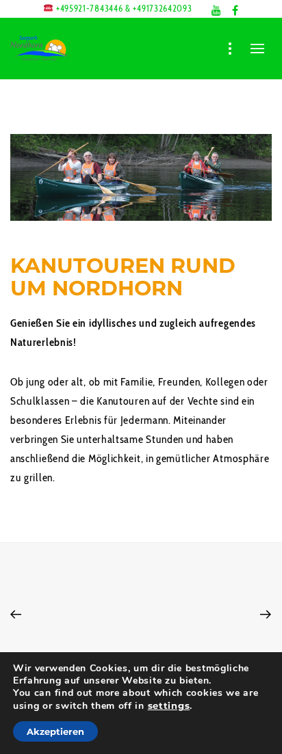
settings (169, 705)
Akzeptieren (55, 731)
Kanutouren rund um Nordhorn (122, 277)
